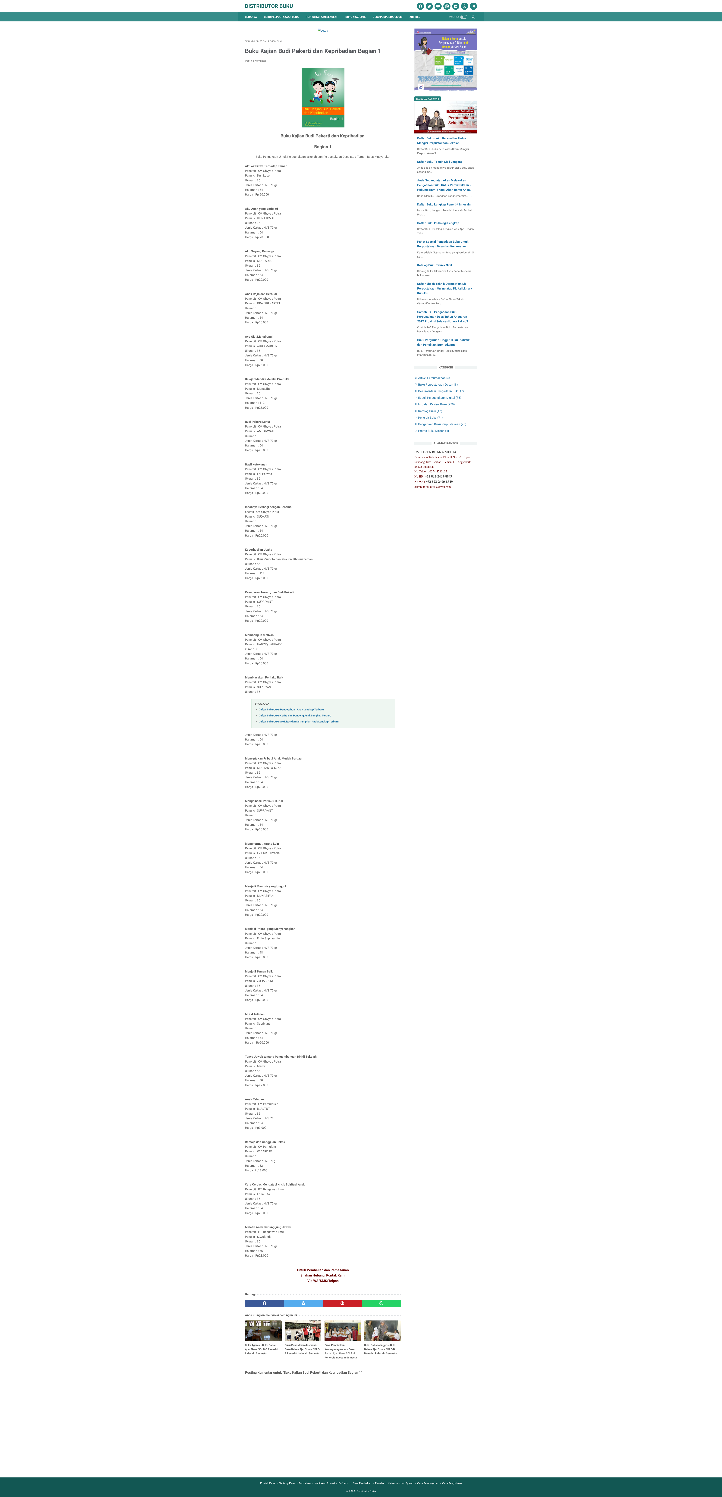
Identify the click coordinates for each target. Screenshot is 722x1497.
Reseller (379, 1483)
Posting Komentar (255, 60)
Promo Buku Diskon (433, 431)
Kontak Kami (267, 1483)
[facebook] (420, 6)
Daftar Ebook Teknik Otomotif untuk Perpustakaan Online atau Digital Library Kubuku (444, 288)
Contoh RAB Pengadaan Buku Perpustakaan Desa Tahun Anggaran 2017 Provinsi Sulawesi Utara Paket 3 (442, 316)
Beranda (251, 16)
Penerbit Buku (430, 417)
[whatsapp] (464, 6)
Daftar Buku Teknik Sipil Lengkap (440, 162)
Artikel (415, 16)
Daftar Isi (343, 1483)
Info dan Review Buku (436, 404)
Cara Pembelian (362, 1483)
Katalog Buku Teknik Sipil (434, 265)
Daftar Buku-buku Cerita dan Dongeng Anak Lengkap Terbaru (295, 715)
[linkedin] (455, 6)
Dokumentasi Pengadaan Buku (441, 391)
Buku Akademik (355, 16)
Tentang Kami (287, 1483)
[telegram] (473, 6)
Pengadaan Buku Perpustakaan (442, 424)
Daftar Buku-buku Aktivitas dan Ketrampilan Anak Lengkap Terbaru (299, 721)
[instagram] (446, 6)
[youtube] (438, 6)
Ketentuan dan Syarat (400, 1483)
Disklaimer (305, 1483)
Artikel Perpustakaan (434, 378)
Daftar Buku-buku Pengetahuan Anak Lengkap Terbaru (291, 709)
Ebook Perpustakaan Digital (439, 397)
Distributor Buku (269, 6)
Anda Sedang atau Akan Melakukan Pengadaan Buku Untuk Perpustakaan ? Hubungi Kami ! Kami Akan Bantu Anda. (444, 185)
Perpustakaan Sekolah (322, 16)
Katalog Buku (430, 411)
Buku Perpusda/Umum (387, 16)
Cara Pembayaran (427, 1483)
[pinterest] (342, 1303)
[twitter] (429, 6)
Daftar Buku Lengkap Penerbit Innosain (444, 204)
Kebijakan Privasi (325, 1483)
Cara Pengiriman (452, 1483)
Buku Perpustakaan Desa (281, 16)
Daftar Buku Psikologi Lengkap (438, 223)
